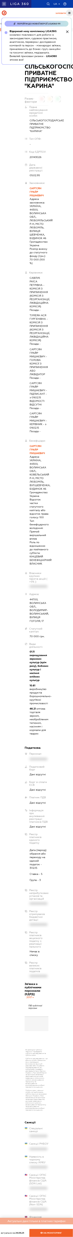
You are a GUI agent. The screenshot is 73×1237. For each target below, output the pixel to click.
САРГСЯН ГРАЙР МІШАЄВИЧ (37, 192)
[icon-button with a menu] (69, 12)
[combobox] (30, 997)
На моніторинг (52, 1233)
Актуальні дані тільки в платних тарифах (36, 1221)
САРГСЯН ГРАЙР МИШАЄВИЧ (37, 450)
